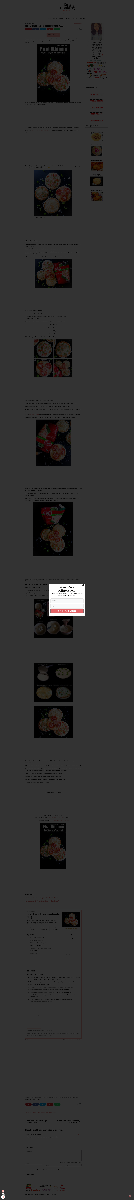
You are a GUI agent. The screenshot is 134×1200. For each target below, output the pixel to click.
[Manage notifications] (130, 1196)
